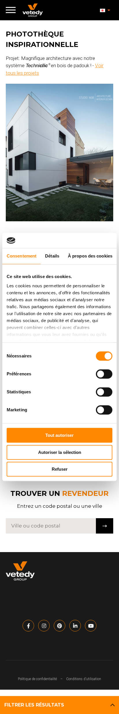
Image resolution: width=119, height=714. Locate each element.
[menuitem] (105, 10)
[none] (105, 10)
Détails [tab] (52, 255)
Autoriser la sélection (59, 452)
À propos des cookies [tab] (90, 255)
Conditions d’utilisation (83, 679)
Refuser (60, 469)
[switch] (104, 374)
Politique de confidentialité (37, 679)
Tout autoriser (59, 435)
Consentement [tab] (21, 255)
